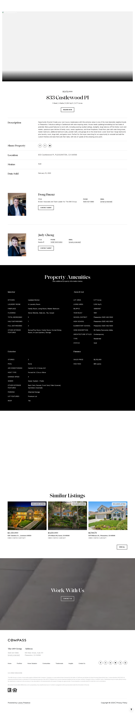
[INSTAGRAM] (105, 663)
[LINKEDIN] (110, 663)
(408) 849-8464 (56, 242)
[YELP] (120, 663)
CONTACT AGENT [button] (46, 207)
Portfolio (19, 663)
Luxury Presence (24, 703)
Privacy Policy (121, 703)
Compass (49, 677)
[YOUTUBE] (115, 663)
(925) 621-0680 (88, 202)
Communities (46, 663)
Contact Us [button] (67, 598)
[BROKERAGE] (125, 663)
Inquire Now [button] (67, 109)
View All (122, 547)
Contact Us (82, 663)
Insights (71, 663)
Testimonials (59, 663)
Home (9, 663)
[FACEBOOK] (100, 663)
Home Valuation (32, 663)
